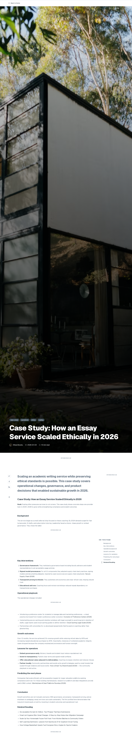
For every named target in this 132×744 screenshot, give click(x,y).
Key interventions (108, 546)
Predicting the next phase (111, 557)
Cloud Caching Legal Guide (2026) (79, 623)
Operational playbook (110, 549)
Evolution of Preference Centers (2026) (78, 617)
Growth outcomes (109, 551)
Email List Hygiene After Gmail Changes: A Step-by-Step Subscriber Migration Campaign (52, 715)
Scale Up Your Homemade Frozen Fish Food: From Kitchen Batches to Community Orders (51, 719)
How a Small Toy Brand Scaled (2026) (63, 666)
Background (107, 543)
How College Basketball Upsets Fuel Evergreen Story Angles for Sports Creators (48, 725)
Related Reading (109, 562)
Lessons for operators (110, 554)
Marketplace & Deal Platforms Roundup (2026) (49, 683)
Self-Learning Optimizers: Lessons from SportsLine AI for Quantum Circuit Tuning (49, 722)
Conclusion (107, 559)
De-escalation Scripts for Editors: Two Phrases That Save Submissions (45, 712)
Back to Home (15, 3)
